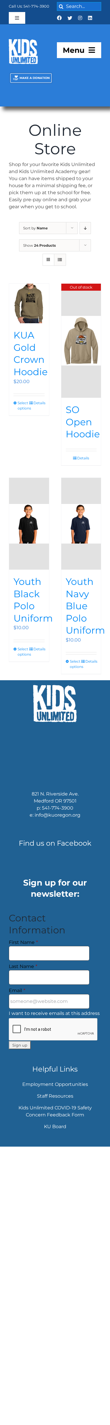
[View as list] (60, 266)
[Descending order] (85, 234)
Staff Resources (55, 1102)
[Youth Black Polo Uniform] (29, 530)
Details (39, 409)
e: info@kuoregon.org (55, 821)
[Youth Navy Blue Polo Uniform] (81, 530)
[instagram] (80, 18)
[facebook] (59, 18)
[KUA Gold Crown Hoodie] (29, 310)
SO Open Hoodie (83, 428)
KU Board (55, 1132)
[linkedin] (90, 18)
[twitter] (69, 18)
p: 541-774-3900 (55, 814)
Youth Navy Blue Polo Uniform (85, 612)
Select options (23, 412)
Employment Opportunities (55, 1090)
